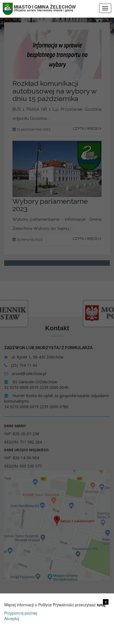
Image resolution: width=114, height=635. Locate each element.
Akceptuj (11, 618)
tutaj (101, 604)
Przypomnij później (20, 613)
